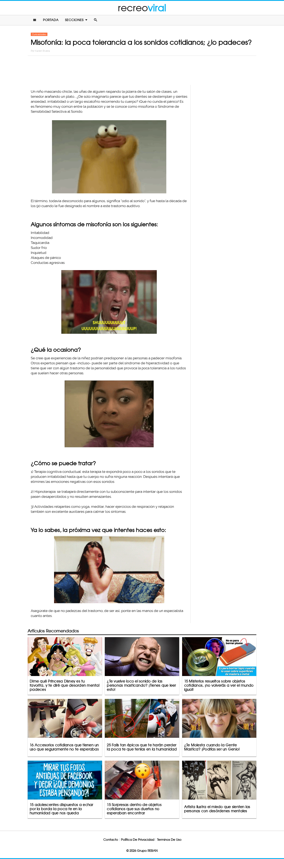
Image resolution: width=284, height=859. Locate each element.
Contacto (110, 840)
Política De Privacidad (137, 840)
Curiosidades (39, 34)
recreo (142, 8)
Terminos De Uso (169, 840)
